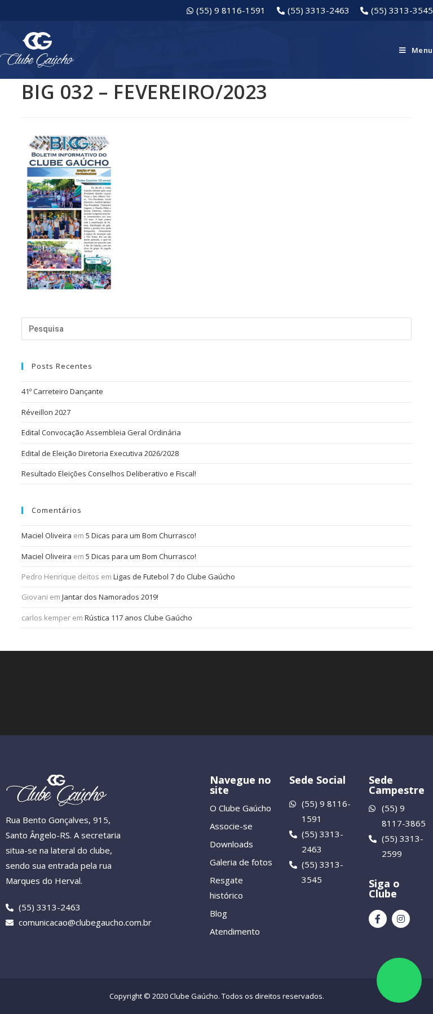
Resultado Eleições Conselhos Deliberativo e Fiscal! (108, 473)
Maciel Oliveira (46, 535)
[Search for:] (216, 328)
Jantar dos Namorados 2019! (110, 597)
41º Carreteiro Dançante (62, 391)
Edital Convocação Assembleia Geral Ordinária (101, 432)
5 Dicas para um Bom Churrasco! (141, 535)
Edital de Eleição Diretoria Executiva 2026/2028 (100, 453)
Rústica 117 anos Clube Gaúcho (138, 618)
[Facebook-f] (378, 919)
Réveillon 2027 (45, 412)
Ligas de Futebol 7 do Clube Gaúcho (174, 576)
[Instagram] (401, 919)
